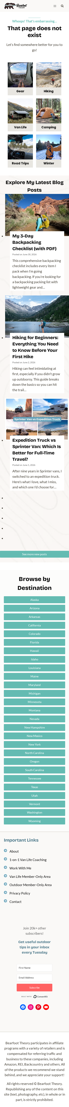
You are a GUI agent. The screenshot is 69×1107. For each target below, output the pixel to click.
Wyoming (34, 821)
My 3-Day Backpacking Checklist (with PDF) (34, 242)
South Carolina (34, 770)
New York (34, 744)
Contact (15, 902)
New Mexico (34, 736)
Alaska (34, 599)
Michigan (34, 693)
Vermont (34, 804)
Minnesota (34, 702)
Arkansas (34, 616)
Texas (34, 787)
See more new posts (34, 554)
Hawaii (34, 650)
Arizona (34, 608)
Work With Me (20, 868)
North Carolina (34, 753)
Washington (34, 812)
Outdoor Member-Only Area (30, 885)
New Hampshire (34, 727)
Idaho (34, 659)
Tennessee (34, 778)
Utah (34, 795)
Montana (34, 710)
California (34, 625)
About (14, 851)
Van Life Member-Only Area (30, 876)
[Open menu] (55, 5)
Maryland (34, 685)
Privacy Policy (19, 893)
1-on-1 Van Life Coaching (28, 860)
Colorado (34, 633)
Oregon (34, 761)
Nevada (34, 719)
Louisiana (35, 668)
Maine (34, 676)
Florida (34, 642)
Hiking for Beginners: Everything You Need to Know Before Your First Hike (35, 347)
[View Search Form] (62, 6)
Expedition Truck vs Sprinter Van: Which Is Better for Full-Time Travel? (36, 450)
